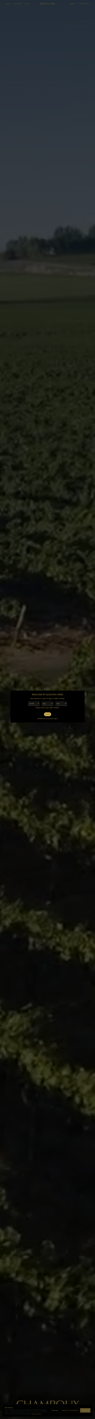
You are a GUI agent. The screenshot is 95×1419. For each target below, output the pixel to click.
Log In (55, 718)
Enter (47, 714)
